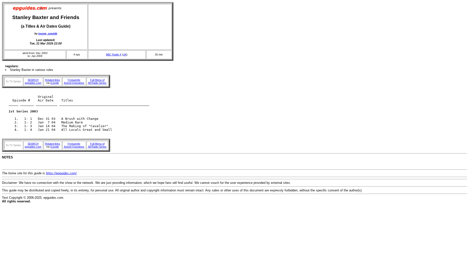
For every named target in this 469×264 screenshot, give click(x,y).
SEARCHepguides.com (33, 81)
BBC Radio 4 (113, 54)
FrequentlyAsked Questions (74, 81)
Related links (52, 79)
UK (125, 54)
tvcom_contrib (47, 33)
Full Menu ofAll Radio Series (97, 81)
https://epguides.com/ (61, 173)
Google (54, 82)
